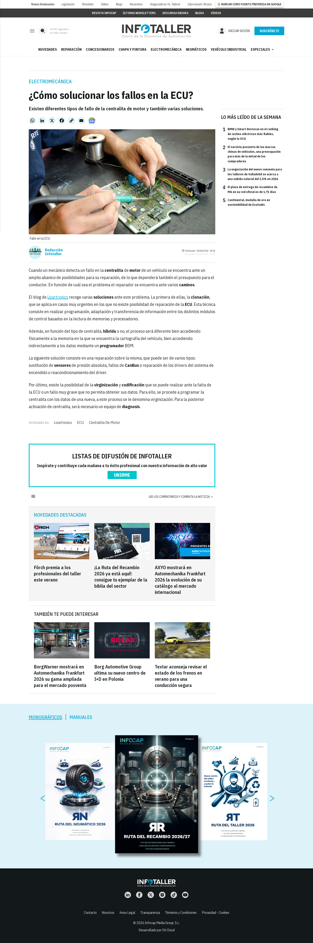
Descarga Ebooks (175, 13)
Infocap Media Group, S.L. (162, 923)
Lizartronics (57, 297)
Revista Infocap (104, 13)
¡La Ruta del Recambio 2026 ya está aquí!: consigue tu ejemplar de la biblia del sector (120, 576)
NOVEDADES (47, 49)
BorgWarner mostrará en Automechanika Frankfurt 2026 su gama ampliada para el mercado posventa (60, 676)
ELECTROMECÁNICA (166, 49)
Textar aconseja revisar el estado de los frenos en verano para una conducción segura (181, 676)
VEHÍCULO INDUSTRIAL (229, 49)
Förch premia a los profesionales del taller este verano (57, 573)
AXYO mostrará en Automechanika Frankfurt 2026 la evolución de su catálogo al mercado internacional (180, 579)
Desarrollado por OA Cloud (157, 930)
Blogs (119, 4)
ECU (80, 422)
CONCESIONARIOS (100, 49)
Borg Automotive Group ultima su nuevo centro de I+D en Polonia (120, 673)
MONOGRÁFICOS (45, 717)
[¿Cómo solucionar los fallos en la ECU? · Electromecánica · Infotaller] (156, 30)
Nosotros (108, 912)
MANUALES (80, 717)
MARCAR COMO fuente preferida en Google (251, 4)
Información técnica (200, 4)
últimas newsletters (139, 13)
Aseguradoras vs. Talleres (165, 4)
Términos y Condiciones (181, 912)
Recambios (136, 4)
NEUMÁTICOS (196, 49)
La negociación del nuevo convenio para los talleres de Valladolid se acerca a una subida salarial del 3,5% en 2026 (252, 174)
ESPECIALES (263, 49)
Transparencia (150, 912)
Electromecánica (50, 81)
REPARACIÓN (71, 49)
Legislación (68, 4)
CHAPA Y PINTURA (132, 49)
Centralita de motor (104, 422)
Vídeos (105, 4)
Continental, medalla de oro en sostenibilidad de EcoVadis (246, 202)
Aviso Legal (127, 912)
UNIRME (122, 475)
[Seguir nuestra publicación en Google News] (92, 120)
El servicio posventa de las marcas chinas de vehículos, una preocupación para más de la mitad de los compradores (252, 154)
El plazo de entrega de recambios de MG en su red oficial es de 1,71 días (250, 189)
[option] (156, 794)
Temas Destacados (42, 4)
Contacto (90, 912)
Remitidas (88, 4)
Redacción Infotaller (54, 252)
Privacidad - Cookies (215, 912)
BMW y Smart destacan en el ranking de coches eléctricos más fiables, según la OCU (250, 134)
